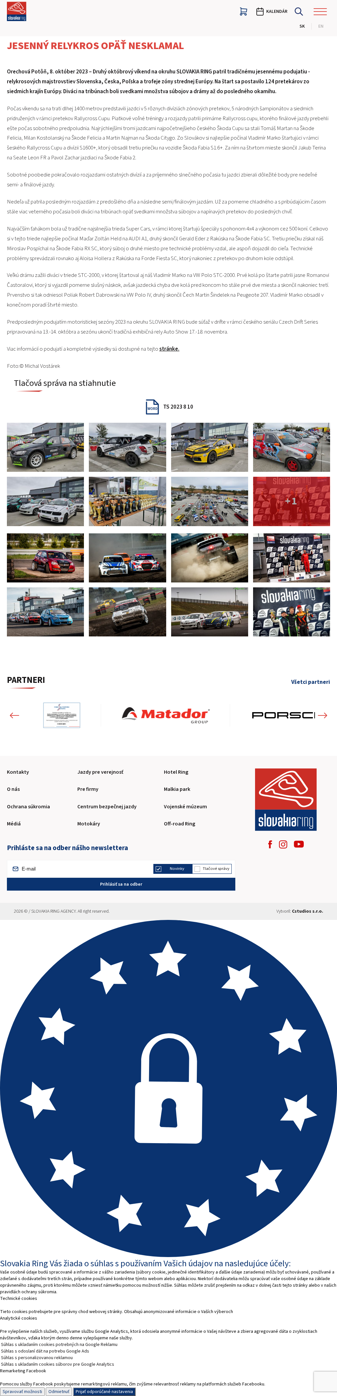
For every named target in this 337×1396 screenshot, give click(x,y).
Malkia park (177, 789)
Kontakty (18, 772)
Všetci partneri (310, 682)
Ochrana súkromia (28, 806)
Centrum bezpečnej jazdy (107, 806)
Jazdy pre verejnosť (100, 772)
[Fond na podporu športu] (61, 715)
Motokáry (88, 823)
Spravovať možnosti (22, 1391)
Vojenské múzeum (185, 806)
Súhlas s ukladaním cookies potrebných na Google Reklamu (59, 1344)
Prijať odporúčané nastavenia (104, 1391)
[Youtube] (299, 844)
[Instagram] (283, 844)
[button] (14, 715)
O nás (13, 789)
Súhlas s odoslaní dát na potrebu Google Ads (45, 1351)
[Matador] (165, 715)
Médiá (14, 823)
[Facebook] (270, 844)
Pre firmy (87, 789)
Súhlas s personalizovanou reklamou (37, 1358)
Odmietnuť (58, 1391)
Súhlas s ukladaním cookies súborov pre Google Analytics (57, 1364)
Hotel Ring (176, 772)
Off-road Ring (179, 823)
